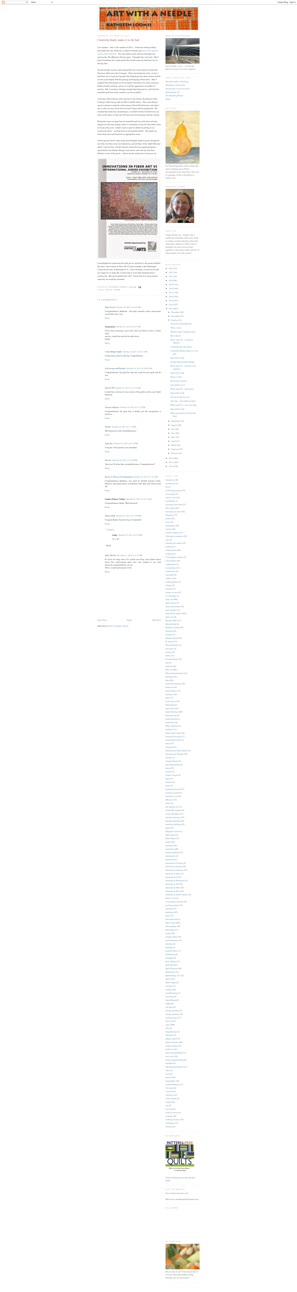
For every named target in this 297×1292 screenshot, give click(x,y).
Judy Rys (109, 443)
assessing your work (174, 504)
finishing (169, 676)
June (173, 433)
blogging (169, 515)
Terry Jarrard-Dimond (174, 1052)
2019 (171, 284)
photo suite (170, 922)
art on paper (170, 494)
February (175, 449)
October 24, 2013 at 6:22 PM (126, 443)
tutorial (169, 1077)
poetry (168, 933)
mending (169, 845)
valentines (170, 1094)
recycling (169, 996)
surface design (171, 1045)
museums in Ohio (173, 887)
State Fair (169, 1035)
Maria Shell (110, 515)
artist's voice (171, 497)
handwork (170, 722)
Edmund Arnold (172, 638)
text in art (170, 1056)
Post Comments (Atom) (118, 625)
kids (167, 778)
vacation (169, 1091)
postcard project (172, 940)
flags (167, 680)
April (173, 441)
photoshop (170, 929)
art (167, 486)
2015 (171, 300)
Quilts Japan (171, 982)
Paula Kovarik (171, 919)
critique (169, 585)
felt (167, 662)
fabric (168, 655)
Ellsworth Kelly (172, 645)
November (175, 316)
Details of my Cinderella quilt (182, 331)
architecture (170, 483)
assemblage (170, 500)
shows (117, 290)
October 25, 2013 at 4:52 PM (130, 535)
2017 (171, 292)
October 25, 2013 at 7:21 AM (145, 476)
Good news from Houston (181, 323)
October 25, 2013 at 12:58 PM (128, 515)
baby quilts (170, 508)
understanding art (173, 1084)
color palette (171, 560)
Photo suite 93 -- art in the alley (183, 405)
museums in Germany (174, 870)
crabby (168, 578)
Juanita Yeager (172, 775)
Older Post (156, 620)
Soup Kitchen (171, 1031)
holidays (169, 729)
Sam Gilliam (171, 1000)
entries (168, 652)
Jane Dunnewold (172, 764)
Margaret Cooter (172, 831)
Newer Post (102, 620)
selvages (169, 1007)
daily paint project (173, 606)
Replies (111, 529)
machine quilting (173, 820)
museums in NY (172, 884)
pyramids (169, 957)
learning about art (173, 789)
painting (169, 908)
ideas (168, 743)
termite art (170, 1049)
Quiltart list (170, 972)
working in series (173, 1119)
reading (169, 989)
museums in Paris (173, 891)
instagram (170, 747)
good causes (171, 701)
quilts (109, 290)
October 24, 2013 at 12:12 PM (132, 407)
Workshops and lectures (175, 85)
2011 (171, 462)
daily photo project (174, 613)
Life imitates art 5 (177, 384)
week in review (172, 1112)
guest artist (170, 708)
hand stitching (172, 711)
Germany (169, 694)
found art (169, 687)
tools (168, 1073)
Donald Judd (171, 624)
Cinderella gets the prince (181, 346)
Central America (172, 532)
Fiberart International (174, 673)
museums (169, 859)
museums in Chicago (174, 863)
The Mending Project (174, 95)
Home (129, 620)
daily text (170, 616)
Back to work (176, 376)
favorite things (172, 659)
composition (171, 564)
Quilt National (172, 968)
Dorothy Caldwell (173, 627)
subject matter (171, 1038)
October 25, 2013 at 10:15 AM (139, 499)
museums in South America (177, 894)
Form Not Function (173, 683)
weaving (169, 1109)
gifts (167, 697)
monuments (170, 855)
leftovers (169, 799)
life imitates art (172, 806)
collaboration (171, 550)
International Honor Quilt (176, 750)
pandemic (170, 912)
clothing (169, 546)
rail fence (169, 986)
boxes (168, 522)
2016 (171, 296)
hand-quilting (171, 718)
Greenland (170, 704)
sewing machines (173, 1014)
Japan (168, 768)
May (173, 437)
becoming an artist (173, 511)
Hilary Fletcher (172, 725)
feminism (169, 666)
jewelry (169, 771)
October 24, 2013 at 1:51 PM (124, 426)
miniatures (170, 849)
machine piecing (172, 817)
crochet (169, 588)
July (173, 429)
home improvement (174, 733)
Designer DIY (171, 620)
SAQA (168, 1003)
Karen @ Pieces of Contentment (118, 476)
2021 (171, 276)
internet (169, 757)
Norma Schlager (112, 407)
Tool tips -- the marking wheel (183, 401)
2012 (171, 458)
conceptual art (171, 567)
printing (169, 947)
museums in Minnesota (175, 880)
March (174, 445)
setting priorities (172, 1010)
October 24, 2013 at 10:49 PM (125, 460)
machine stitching (173, 824)
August (174, 425)
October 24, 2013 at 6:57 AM (128, 326)
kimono (169, 782)
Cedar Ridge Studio (113, 351)
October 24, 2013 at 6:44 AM (128, 307)
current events (171, 592)
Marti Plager (171, 838)
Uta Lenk (169, 1088)
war (167, 1105)
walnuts (169, 1102)
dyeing (168, 634)
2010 (171, 466)
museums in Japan (173, 873)
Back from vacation (178, 380)
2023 (171, 268)
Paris (168, 915)
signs (168, 1024)
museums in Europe (174, 866)
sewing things (171, 1017)
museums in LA (172, 877)
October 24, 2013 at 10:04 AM (139, 368)
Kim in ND (109, 387)
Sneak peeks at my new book (178, 88)
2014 (171, 304)
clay (167, 539)
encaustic (169, 648)
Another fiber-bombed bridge (182, 361)
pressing (169, 943)
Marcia (108, 460)
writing (169, 1126)
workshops (170, 1123)
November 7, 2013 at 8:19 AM (129, 555)
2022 (171, 272)
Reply (107, 318)
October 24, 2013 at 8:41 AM (135, 351)
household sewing (173, 736)
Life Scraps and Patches (115, 368)
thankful (169, 1063)
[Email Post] (139, 287)
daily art (169, 599)
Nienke (108, 426)
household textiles (173, 739)
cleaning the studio (174, 543)
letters (168, 803)
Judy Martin (110, 555)
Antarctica (170, 479)
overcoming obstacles (175, 901)
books (168, 518)
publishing (170, 954)
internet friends (172, 761)
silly (167, 1028)
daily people (171, 610)
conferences (170, 571)
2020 (171, 280)
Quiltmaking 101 (173, 92)
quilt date (170, 964)
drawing (169, 631)
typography (170, 1080)
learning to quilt (172, 792)
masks (168, 841)
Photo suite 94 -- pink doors (182, 388)
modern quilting (172, 852)
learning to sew (172, 796)
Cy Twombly (171, 595)
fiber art (169, 669)
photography (171, 926)
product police (172, 950)
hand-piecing (171, 715)
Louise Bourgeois (173, 813)
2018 (171, 288)
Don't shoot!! (175, 335)
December (175, 312)
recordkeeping (172, 993)
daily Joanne (171, 602)
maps (168, 827)
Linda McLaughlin (173, 810)
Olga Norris (110, 307)
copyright (170, 574)
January (174, 453)
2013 (171, 308)
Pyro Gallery (171, 961)
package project (172, 905)
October (174, 320)
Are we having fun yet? (180, 396)
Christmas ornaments (174, 536)
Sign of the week (177, 357)
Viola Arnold (171, 1098)
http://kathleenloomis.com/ (177, 1193)
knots (168, 785)
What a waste (175, 327)
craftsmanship (171, 581)
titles (168, 1070)
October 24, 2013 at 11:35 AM (128, 387)
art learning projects (174, 490)
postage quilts (171, 936)
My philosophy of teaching (177, 81)
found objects (171, 690)
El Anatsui (170, 641)
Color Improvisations (174, 557)
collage (169, 553)
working (169, 1116)
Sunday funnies (172, 1042)
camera (168, 529)
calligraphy (170, 525)
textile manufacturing (175, 1059)
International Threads (174, 754)
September (176, 421)
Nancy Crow (171, 898)
